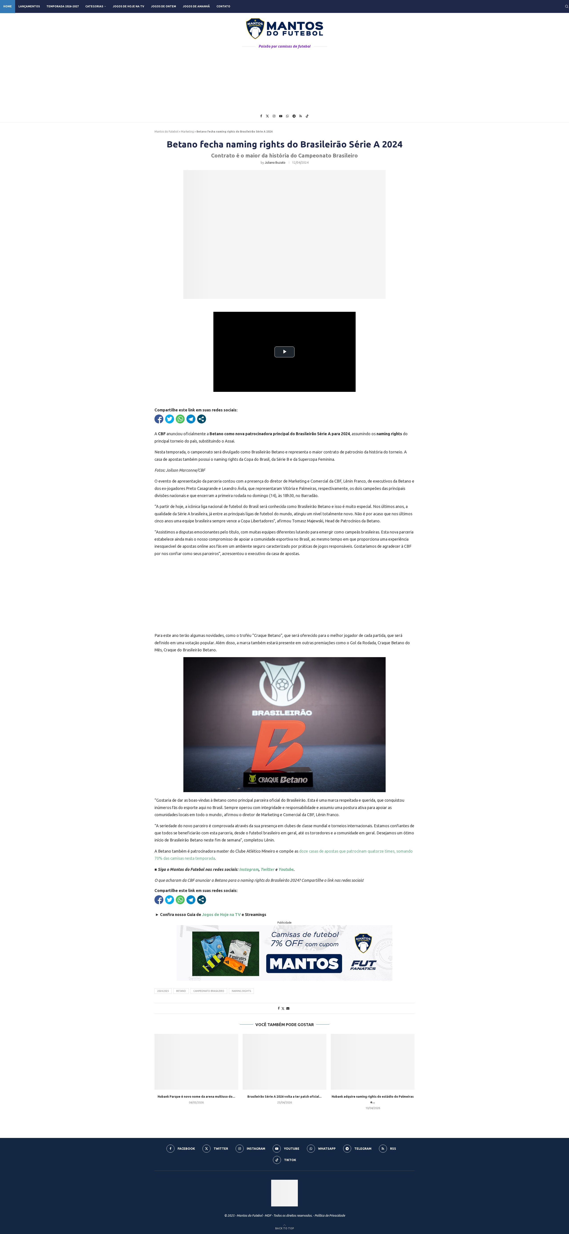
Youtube (285, 869)
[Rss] (300, 116)
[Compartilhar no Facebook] (158, 419)
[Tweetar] (169, 419)
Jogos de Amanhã (196, 6)
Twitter (267, 869)
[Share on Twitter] (282, 1008)
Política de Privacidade (330, 1215)
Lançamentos (29, 6)
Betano (181, 991)
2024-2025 (163, 991)
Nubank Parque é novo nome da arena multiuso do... (196, 1096)
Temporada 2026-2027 (62, 6)
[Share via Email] (287, 1008)
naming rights (241, 991)
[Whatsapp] (287, 116)
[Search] (567, 6)
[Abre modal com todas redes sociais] (201, 419)
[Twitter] (267, 116)
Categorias (94, 6)
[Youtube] (280, 116)
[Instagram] (274, 116)
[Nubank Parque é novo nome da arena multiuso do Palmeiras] (196, 1062)
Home (7, 6)
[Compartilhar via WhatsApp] (180, 419)
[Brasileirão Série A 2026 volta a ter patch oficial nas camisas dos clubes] (285, 1062)
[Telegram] (294, 116)
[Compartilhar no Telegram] (190, 419)
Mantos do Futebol (166, 131)
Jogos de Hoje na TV (128, 6)
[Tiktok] (307, 116)
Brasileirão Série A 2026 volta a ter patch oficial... (284, 1096)
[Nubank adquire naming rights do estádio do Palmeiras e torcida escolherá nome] (373, 1062)
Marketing (187, 131)
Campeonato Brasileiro (208, 991)
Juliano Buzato (275, 162)
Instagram (248, 869)
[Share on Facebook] (279, 1008)
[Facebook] (261, 116)
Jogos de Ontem (163, 6)
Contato (223, 6)
